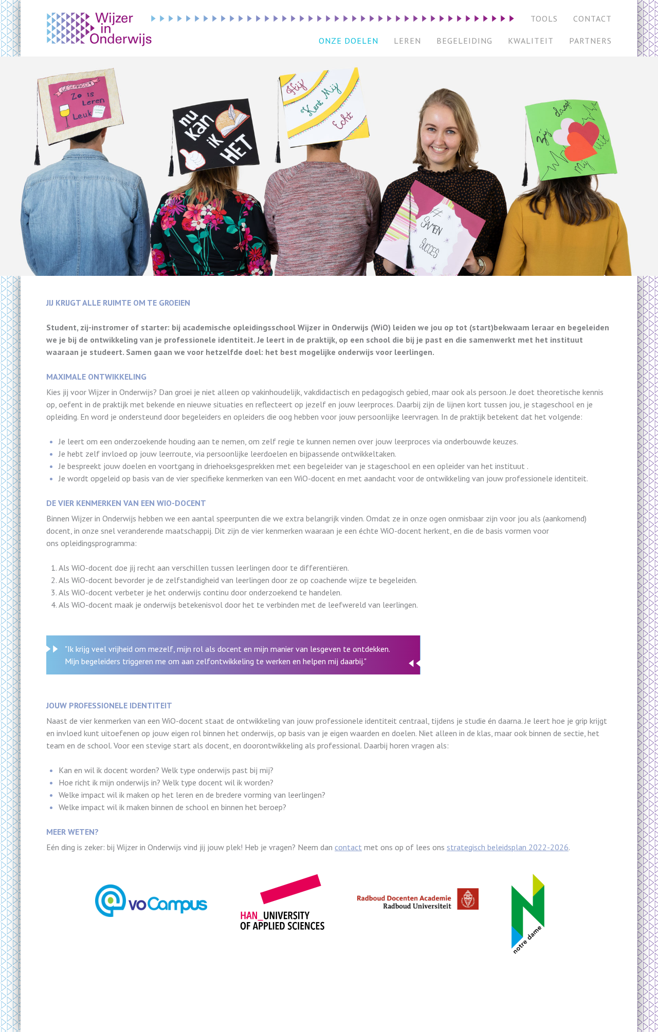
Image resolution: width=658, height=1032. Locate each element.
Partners (590, 40)
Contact (592, 18)
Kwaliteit (531, 40)
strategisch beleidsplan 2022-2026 (508, 847)
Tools (544, 18)
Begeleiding (464, 40)
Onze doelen (348, 40)
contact (348, 847)
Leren (407, 40)
